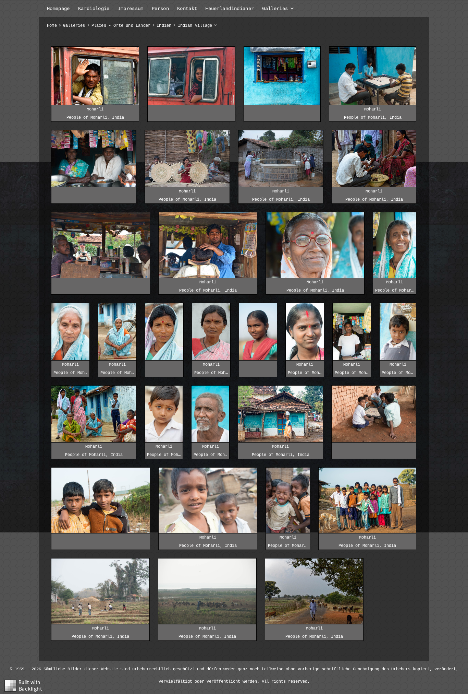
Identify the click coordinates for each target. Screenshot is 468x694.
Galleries (275, 8)
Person (160, 8)
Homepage (58, 8)
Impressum (131, 8)
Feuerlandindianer (229, 8)
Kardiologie (94, 8)
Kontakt (187, 8)
